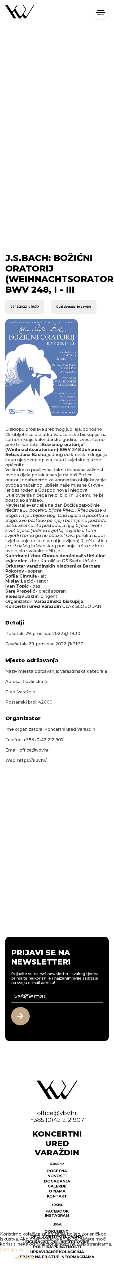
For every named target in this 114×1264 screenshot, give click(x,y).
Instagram (57, 1215)
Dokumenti (57, 1231)
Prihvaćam (24, 1258)
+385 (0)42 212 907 (57, 1119)
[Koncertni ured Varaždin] (19, 11)
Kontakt (57, 1195)
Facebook (57, 1210)
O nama (57, 1190)
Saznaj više (11, 1249)
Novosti (57, 1175)
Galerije (57, 1185)
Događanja (57, 1180)
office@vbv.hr (57, 1113)
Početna (57, 1170)
